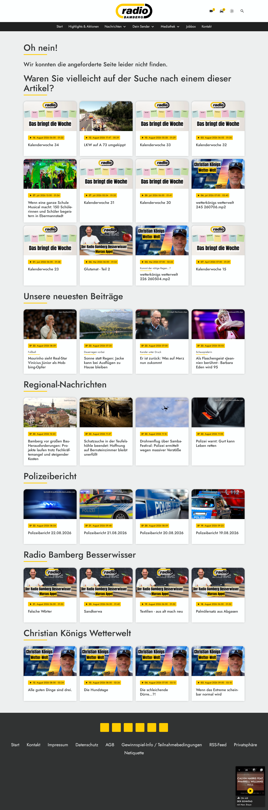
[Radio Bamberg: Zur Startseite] (134, 11)
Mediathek (168, 26)
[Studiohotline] (64, 11)
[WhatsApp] (27, 11)
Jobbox (191, 26)
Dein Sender (141, 26)
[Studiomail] (56, 11)
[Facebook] (34, 11)
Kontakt (206, 26)
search (242, 11)
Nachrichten (113, 26)
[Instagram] (42, 11)
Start (60, 26)
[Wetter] (232, 11)
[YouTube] (49, 11)
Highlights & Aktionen (84, 26)
